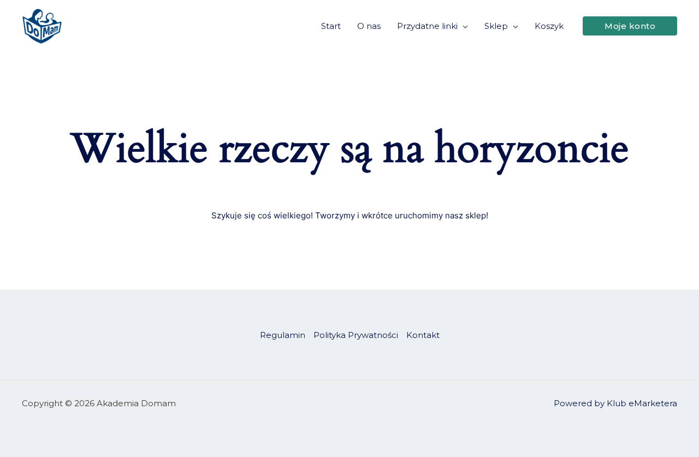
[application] (463, 26)
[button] (630, 25)
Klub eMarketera (642, 403)
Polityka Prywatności (355, 335)
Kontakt (423, 335)
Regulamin (282, 335)
